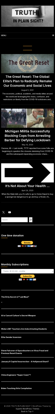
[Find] (30, 219)
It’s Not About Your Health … (27, 186)
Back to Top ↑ (27, 411)
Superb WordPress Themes (27, 409)
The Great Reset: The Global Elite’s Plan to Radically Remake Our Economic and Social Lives (27, 81)
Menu (3, 35)
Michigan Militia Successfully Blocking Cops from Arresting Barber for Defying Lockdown (27, 135)
